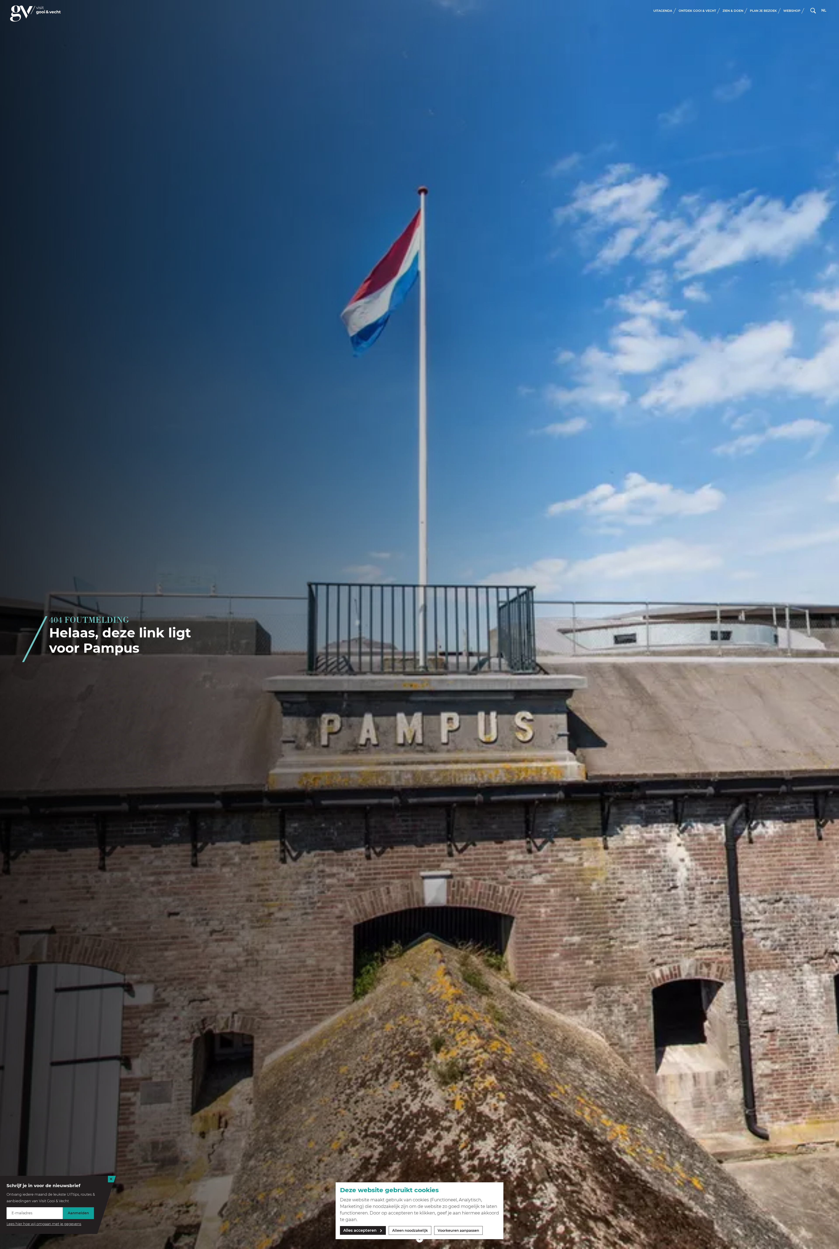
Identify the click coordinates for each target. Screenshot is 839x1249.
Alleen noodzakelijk (410, 1230)
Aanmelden (78, 1213)
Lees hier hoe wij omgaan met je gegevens (44, 1224)
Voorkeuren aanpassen (458, 1230)
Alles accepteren (359, 1230)
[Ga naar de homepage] (35, 13)
